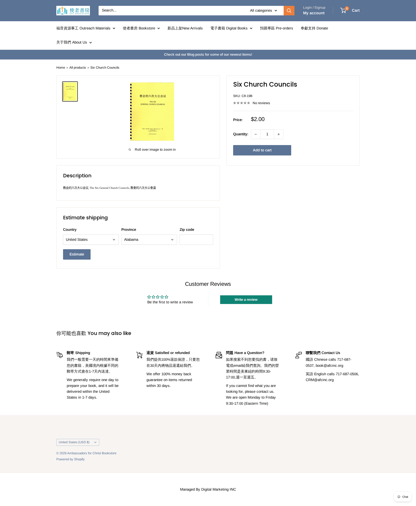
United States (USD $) (74, 442)
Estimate (77, 254)
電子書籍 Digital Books (229, 28)
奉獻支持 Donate (314, 28)
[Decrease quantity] (255, 134)
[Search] (289, 10)
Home (60, 67)
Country (69, 230)
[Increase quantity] (278, 134)
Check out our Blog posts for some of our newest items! (208, 54)
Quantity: (240, 134)
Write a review (246, 299)
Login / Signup (314, 7)
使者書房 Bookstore (139, 28)
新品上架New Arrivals (185, 28)
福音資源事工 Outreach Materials (83, 28)
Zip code (187, 230)
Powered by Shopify (70, 459)
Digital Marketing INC (218, 489)
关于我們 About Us (71, 42)
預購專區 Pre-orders (276, 28)
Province (128, 230)
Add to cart (262, 150)
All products (77, 67)
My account (314, 13)
